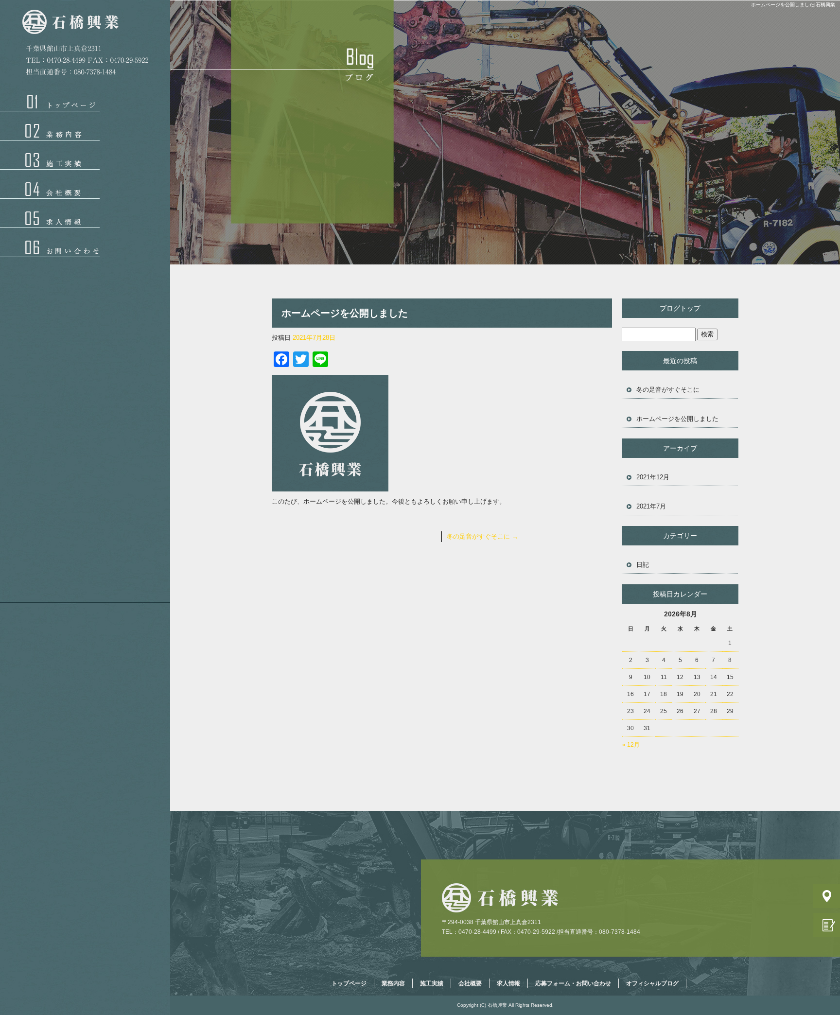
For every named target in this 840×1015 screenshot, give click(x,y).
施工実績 (50, 155)
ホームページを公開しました (677, 418)
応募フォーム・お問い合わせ (50, 242)
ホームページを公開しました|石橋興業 (793, 4)
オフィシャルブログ (652, 983)
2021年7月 (651, 506)
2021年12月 (652, 477)
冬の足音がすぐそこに (482, 536)
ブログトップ (680, 308)
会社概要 (50, 184)
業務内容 (50, 125)
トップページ (50, 103)
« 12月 (631, 744)
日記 (642, 564)
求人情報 (50, 213)
